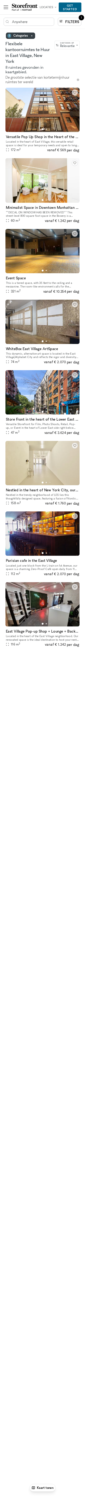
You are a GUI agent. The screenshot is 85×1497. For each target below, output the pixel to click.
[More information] (78, 79)
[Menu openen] (6, 7)
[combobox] (67, 45)
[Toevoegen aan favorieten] (75, 92)
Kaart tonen (45, 1488)
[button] (43, 129)
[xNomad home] (25, 7)
